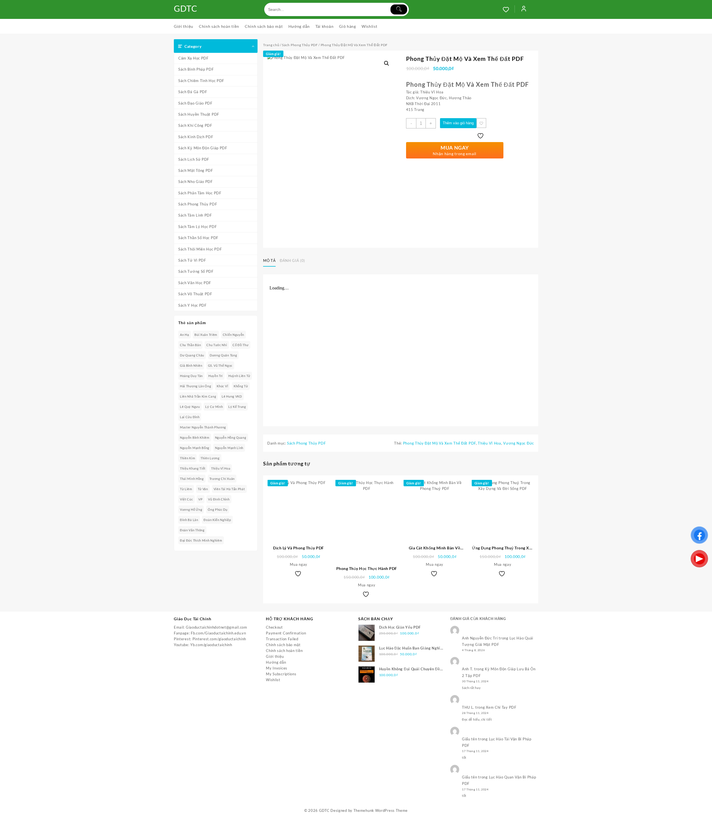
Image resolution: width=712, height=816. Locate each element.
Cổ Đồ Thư (240, 345)
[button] (387, 63)
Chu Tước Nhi (216, 345)
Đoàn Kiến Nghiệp (217, 520)
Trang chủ (271, 45)
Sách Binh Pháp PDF (196, 69)
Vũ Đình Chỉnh (218, 499)
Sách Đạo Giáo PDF (195, 103)
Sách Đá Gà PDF (192, 92)
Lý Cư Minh (214, 406)
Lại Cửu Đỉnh (189, 417)
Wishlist (273, 680)
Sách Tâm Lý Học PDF (197, 226)
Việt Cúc (186, 499)
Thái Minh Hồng (192, 478)
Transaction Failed (282, 639)
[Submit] (398, 9)
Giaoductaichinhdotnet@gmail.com (216, 627)
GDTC (185, 8)
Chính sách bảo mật (283, 645)
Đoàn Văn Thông (192, 530)
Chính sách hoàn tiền (284, 650)
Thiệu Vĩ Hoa (220, 468)
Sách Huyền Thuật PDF (198, 114)
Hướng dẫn (276, 662)
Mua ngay (298, 564)
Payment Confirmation (286, 633)
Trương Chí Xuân (222, 478)
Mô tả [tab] (269, 260)
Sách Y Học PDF (192, 305)
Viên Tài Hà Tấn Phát (229, 489)
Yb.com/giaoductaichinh (211, 645)
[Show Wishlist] (509, 9)
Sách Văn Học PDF (194, 283)
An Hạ (184, 334)
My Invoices (276, 668)
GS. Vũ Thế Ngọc (220, 365)
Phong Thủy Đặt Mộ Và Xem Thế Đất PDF (439, 443)
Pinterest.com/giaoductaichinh (219, 639)
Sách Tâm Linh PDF (195, 215)
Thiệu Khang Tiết (193, 468)
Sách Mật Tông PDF (195, 170)
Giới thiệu (275, 656)
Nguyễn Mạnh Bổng (194, 448)
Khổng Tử (241, 386)
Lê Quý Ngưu (190, 406)
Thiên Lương (210, 458)
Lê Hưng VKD (232, 396)
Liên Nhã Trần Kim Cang (198, 396)
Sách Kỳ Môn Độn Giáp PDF (202, 148)
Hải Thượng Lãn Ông (195, 386)
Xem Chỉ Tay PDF (501, 707)
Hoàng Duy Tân (191, 376)
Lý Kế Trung (237, 406)
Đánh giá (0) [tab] (292, 260)
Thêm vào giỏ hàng (458, 123)
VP (200, 499)
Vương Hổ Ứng (191, 509)
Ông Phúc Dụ (218, 509)
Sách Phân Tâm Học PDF (199, 193)
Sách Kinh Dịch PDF (195, 137)
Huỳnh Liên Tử (239, 376)
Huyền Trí (215, 376)
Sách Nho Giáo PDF (195, 181)
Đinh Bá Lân (189, 520)
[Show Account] (523, 9)
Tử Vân (203, 489)
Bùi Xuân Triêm (205, 334)
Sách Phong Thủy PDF (197, 204)
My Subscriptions (281, 674)
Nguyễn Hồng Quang (230, 437)
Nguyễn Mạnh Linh (229, 448)
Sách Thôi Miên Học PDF (200, 249)
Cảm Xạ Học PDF (193, 58)
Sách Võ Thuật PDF (195, 294)
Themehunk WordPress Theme (380, 810)
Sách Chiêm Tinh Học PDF (201, 80)
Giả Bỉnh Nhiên (191, 365)
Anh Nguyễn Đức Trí (480, 638)
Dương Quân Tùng (223, 355)
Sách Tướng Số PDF (196, 271)
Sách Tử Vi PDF (192, 260)
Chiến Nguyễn (233, 334)
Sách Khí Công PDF (195, 125)
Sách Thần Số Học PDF (198, 237)
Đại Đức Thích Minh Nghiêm (201, 540)
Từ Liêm (186, 489)
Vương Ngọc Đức (518, 443)
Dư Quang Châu (192, 355)
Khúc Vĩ (222, 386)
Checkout (274, 627)
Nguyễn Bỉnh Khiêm (194, 437)
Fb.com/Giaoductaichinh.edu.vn (218, 633)
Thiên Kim (187, 458)
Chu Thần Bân (190, 345)
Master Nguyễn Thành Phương (203, 427)
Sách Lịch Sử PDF (193, 159)
